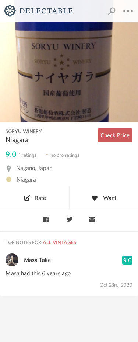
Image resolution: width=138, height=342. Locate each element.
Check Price (115, 135)
